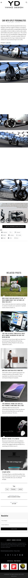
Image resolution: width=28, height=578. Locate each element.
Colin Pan (8, 42)
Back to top (13, 576)
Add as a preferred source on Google (14, 226)
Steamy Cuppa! (6, 472)
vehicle (20, 489)
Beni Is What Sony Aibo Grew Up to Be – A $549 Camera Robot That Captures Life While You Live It (13, 300)
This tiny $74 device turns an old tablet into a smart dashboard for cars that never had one (13, 335)
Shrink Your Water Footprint (14, 496)
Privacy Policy (17, 550)
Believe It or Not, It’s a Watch (10, 439)
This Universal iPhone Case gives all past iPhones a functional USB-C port (13, 404)
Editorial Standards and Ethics (7, 550)
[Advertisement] (14, 14)
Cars (7, 489)
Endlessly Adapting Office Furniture (12, 370)
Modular (13, 489)
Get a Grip (14, 503)
